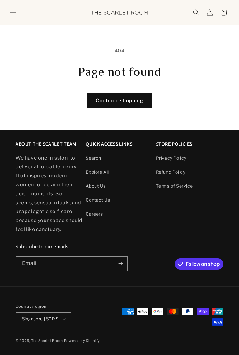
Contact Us (98, 200)
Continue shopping (119, 100)
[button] (13, 12)
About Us (95, 186)
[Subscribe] (120, 263)
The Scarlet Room (47, 341)
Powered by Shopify (82, 341)
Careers (94, 213)
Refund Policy (170, 172)
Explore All (97, 172)
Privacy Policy (171, 158)
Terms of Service (174, 186)
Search (93, 158)
